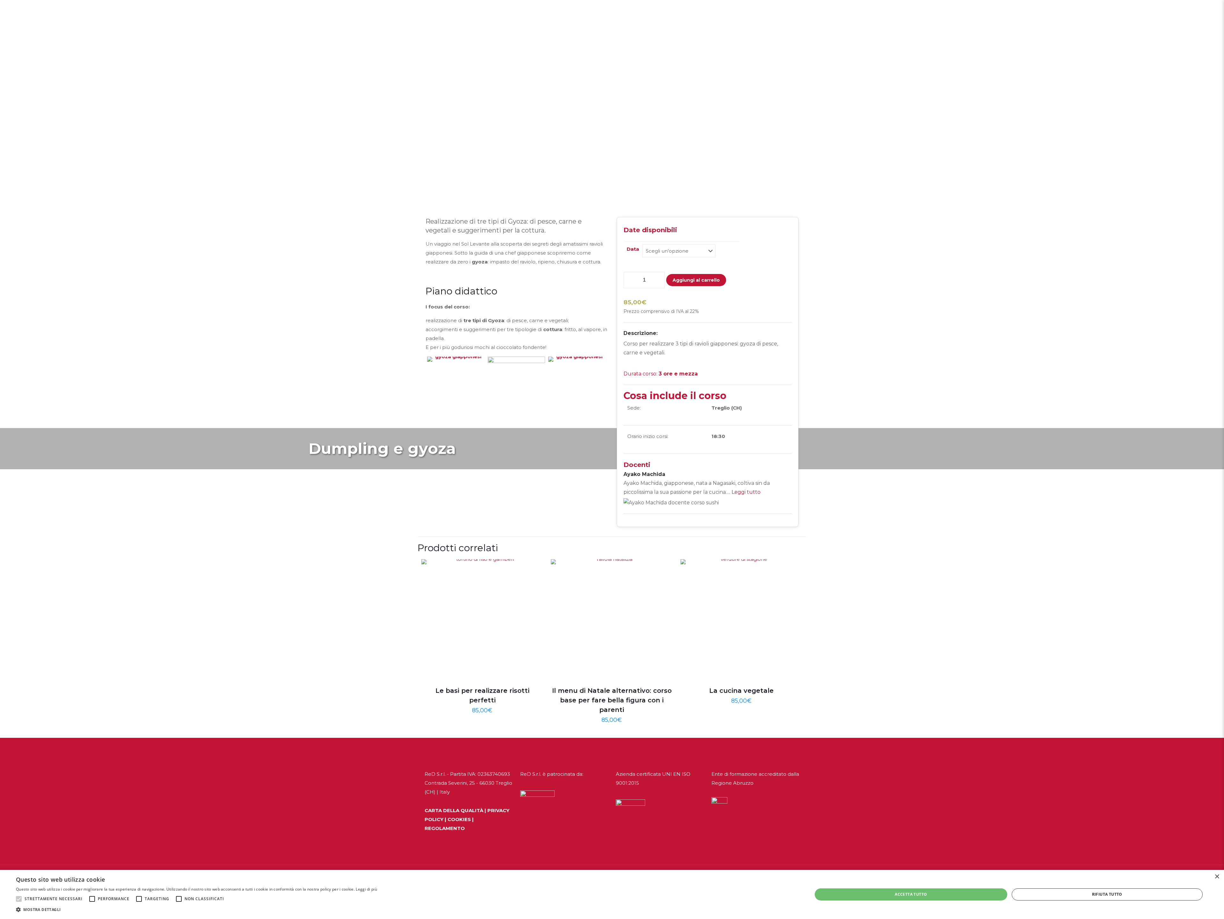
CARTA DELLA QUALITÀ (454, 810)
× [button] (1216, 876)
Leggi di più (366, 889)
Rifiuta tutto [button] (1107, 894)
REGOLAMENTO (445, 828)
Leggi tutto (746, 492)
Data (633, 249)
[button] (18, 899)
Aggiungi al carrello (696, 280)
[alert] (612, 894)
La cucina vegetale (741, 690)
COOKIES (459, 819)
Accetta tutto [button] (911, 894)
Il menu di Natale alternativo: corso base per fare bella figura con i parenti (612, 700)
